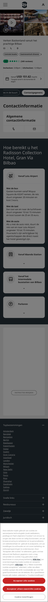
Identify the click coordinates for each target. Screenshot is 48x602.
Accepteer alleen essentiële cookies (24, 589)
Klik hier (37, 559)
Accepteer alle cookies (24, 580)
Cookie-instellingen (24, 597)
